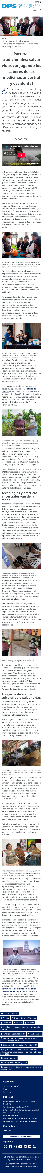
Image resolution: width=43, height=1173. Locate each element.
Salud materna (10, 1058)
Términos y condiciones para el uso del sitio (20, 1121)
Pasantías (7, 1092)
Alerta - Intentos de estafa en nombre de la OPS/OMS (20, 1102)
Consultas (7, 1131)
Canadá (6, 1018)
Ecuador (30, 1022)
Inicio (4, 38)
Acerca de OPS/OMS (11, 1086)
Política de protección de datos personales (20, 1118)
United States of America (25, 1018)
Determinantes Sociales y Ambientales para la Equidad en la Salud (18, 1039)
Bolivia (19, 1022)
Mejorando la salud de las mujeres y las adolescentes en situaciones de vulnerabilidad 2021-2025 (20, 1051)
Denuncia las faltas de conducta (21, 1136)
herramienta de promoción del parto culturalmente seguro (19, 990)
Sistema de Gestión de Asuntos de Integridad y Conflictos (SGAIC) (21, 1111)
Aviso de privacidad (10, 1115)
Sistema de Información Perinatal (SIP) (20, 1045)
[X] (5, 1147)
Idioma (36, 2)
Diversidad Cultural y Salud (15, 1062)
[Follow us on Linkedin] (25, 1147)
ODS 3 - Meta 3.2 (11, 1013)
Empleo (6, 1089)
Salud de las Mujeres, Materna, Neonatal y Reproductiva (20, 1028)
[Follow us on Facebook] (10, 1147)
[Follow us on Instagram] (15, 1147)
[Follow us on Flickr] (29, 1147)
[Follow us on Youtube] (20, 1147)
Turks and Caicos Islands (14, 1034)
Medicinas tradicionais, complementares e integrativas (20, 1068)
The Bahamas (35, 1034)
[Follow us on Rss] (34, 1147)
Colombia (7, 1022)
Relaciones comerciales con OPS (16, 1107)
